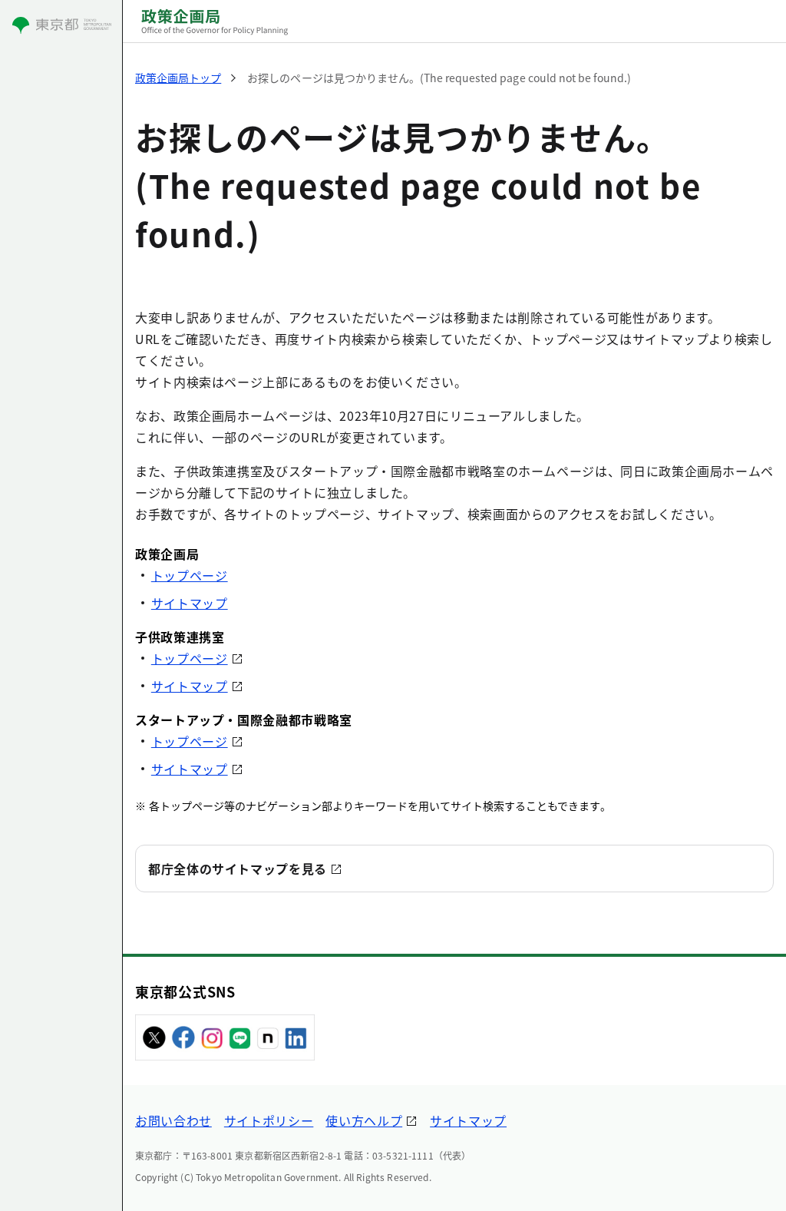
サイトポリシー (268, 1120)
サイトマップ (189, 603)
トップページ (189, 575)
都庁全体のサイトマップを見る (237, 868)
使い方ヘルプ (363, 1120)
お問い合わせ (173, 1120)
